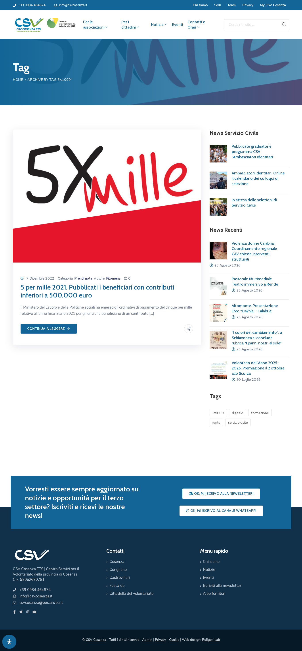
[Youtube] (34, 612)
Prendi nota (83, 278)
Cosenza (116, 561)
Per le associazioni (93, 24)
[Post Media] (107, 195)
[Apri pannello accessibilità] (9, 642)
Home (18, 79)
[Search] (284, 24)
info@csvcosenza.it (73, 5)
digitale (237, 413)
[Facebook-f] (14, 612)
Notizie (157, 24)
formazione (260, 413)
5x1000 (218, 413)
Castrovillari (119, 577)
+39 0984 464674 (32, 5)
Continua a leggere (46, 328)
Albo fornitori (214, 593)
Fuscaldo (117, 585)
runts (216, 423)
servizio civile (238, 423)
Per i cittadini (128, 24)
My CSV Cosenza (273, 5)
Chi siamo (200, 5)
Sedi (217, 5)
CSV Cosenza (96, 639)
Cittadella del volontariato (131, 593)
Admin (147, 639)
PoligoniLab (211, 639)
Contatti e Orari (196, 24)
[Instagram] (27, 612)
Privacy (247, 5)
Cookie (174, 639)
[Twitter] (21, 612)
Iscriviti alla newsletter (222, 585)
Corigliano (118, 569)
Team (231, 5)
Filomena (113, 278)
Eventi (177, 24)
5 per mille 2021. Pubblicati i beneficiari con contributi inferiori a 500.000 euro (97, 291)
